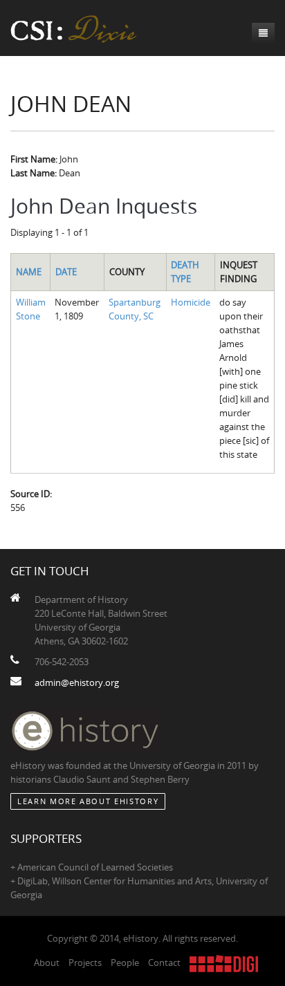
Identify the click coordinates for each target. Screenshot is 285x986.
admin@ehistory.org (77, 682)
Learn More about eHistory (87, 801)
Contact (164, 962)
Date (66, 272)
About (46, 962)
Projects (85, 962)
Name (29, 272)
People (125, 962)
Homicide (190, 302)
